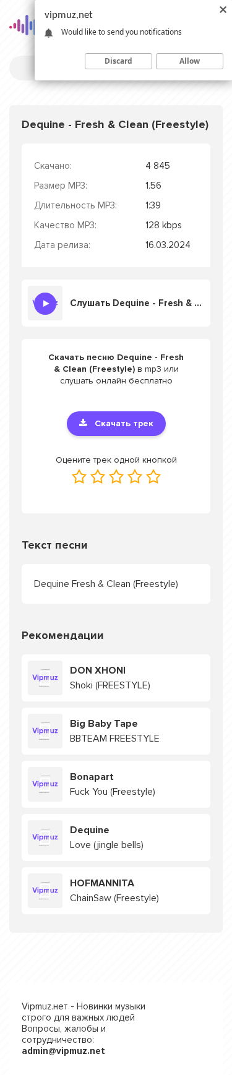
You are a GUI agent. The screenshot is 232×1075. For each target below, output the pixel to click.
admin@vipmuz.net (63, 1050)
